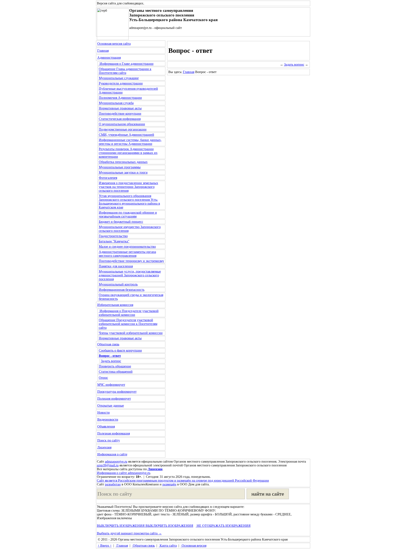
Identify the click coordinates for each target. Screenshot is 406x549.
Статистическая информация (120, 119)
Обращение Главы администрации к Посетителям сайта (125, 71)
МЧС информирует (111, 384)
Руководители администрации (121, 83)
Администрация (109, 57)
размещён (169, 484)
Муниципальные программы (120, 167)
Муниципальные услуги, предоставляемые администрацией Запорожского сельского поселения (130, 275)
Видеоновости (107, 419)
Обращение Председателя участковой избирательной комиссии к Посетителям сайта (128, 323)
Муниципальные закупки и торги (123, 172)
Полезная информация (113, 433)
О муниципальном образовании (122, 124)
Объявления (106, 426)
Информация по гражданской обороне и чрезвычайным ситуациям (128, 214)
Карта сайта (168, 545)
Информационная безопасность (121, 289)
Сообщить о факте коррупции (120, 350)
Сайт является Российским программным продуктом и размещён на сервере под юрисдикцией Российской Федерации (183, 480)
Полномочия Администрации (120, 97)
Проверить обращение (115, 366)
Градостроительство (113, 236)
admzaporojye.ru (116, 461)
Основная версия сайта (114, 43)
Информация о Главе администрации (126, 63)
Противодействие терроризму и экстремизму (131, 261)
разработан (113, 484)
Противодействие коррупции (120, 113)
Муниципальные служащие (119, 78)
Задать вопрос (111, 361)
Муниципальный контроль (118, 284)
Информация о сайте (112, 454)
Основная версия (193, 545)
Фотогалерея (108, 177)
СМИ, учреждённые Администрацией (126, 134)
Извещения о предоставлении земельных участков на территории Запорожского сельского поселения (128, 186)
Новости (103, 412)
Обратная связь (108, 344)
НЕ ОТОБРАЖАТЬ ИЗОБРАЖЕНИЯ (223, 525)
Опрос (103, 377)
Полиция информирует (114, 398)
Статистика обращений (116, 371)
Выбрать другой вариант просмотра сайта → (129, 533)
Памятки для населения (116, 266)
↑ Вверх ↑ (105, 545)
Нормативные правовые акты (120, 108)
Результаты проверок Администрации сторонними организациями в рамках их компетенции (128, 152)
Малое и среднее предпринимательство (127, 246)
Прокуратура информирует (117, 391)
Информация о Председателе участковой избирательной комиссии (129, 313)
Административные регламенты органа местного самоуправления (127, 253)
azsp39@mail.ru (108, 465)
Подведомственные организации (123, 129)
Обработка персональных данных (123, 162)
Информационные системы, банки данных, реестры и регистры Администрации (130, 141)
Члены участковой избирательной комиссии (131, 333)
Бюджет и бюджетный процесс (121, 221)
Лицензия (104, 447)
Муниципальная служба (116, 103)
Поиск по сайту (108, 440)
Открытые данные (110, 405)
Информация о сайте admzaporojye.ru (123, 473)
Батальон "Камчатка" (114, 241)
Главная (103, 50)
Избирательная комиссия (115, 305)
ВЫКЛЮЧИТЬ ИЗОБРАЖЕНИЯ (121, 525)
